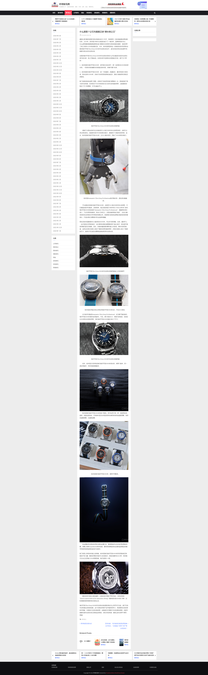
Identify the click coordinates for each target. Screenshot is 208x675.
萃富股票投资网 (72, 667)
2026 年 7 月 (57, 39)
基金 (82, 12)
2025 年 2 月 (57, 97)
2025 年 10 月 (57, 70)
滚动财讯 (97, 12)
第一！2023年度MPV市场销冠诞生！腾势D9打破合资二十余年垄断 (66, 654)
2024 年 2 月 (57, 138)
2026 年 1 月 (57, 59)
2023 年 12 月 (57, 145)
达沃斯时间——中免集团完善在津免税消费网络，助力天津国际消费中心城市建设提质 (117, 641)
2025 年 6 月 (57, 83)
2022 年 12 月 (57, 186)
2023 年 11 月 (57, 149)
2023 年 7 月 (57, 162)
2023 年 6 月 (57, 166)
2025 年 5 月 (57, 87)
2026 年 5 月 (57, 46)
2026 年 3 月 (57, 53)
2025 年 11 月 (57, 66)
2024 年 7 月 (57, 121)
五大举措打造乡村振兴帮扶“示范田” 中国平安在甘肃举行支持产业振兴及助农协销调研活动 (118, 654)
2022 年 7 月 (57, 203)
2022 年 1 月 (57, 224)
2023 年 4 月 (57, 173)
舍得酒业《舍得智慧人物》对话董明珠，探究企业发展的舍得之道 (117, 20)
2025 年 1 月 (57, 101)
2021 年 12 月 (57, 227)
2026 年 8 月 (57, 36)
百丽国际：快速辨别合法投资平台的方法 (91, 654)
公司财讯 (76, 12)
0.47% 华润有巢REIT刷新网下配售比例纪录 (65, 20)
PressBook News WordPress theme (115, 673)
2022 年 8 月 (57, 200)
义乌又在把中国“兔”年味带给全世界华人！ (144, 20)
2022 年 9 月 (57, 196)
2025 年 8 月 (57, 77)
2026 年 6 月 (57, 42)
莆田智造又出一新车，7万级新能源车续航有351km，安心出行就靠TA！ (95, 641)
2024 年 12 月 (57, 104)
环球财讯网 (64, 4)
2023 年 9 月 (57, 155)
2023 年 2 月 (57, 179)
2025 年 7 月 (57, 80)
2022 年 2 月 (57, 220)
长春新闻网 (136, 667)
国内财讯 (60, 12)
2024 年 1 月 (57, 142)
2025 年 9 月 (57, 73)
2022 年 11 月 (57, 190)
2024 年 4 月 (57, 131)
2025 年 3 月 (57, 94)
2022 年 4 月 (57, 214)
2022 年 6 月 (57, 207)
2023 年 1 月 (57, 183)
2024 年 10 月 (57, 111)
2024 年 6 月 (57, 125)
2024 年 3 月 (57, 135)
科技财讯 (89, 12)
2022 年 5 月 (57, 210)
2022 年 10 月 (57, 193)
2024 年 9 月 (57, 114)
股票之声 (89, 667)
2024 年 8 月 (57, 118)
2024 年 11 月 (57, 107)
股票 (103, 667)
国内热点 (68, 12)
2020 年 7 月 (57, 231)
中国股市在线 (153, 667)
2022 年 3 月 (57, 217)
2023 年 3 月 (57, 176)
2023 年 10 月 (57, 152)
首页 (54, 12)
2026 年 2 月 (57, 56)
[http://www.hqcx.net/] (126, 5)
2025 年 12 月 (57, 63)
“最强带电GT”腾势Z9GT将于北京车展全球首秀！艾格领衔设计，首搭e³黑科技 (145, 654)
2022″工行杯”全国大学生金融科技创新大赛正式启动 (95, 20)
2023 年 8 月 (57, 159)
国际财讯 (112, 12)
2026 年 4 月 (57, 49)
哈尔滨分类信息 (119, 667)
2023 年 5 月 (57, 169)
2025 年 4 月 (57, 90)
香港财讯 (104, 12)
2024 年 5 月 (57, 128)
